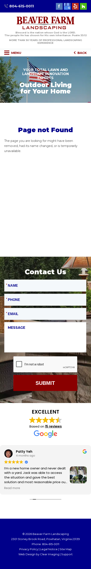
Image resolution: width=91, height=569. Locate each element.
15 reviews (53, 426)
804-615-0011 (21, 6)
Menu (15, 53)
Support (67, 554)
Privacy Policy (28, 549)
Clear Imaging (49, 554)
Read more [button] (12, 488)
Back (82, 53)
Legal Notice (49, 549)
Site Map (65, 549)
